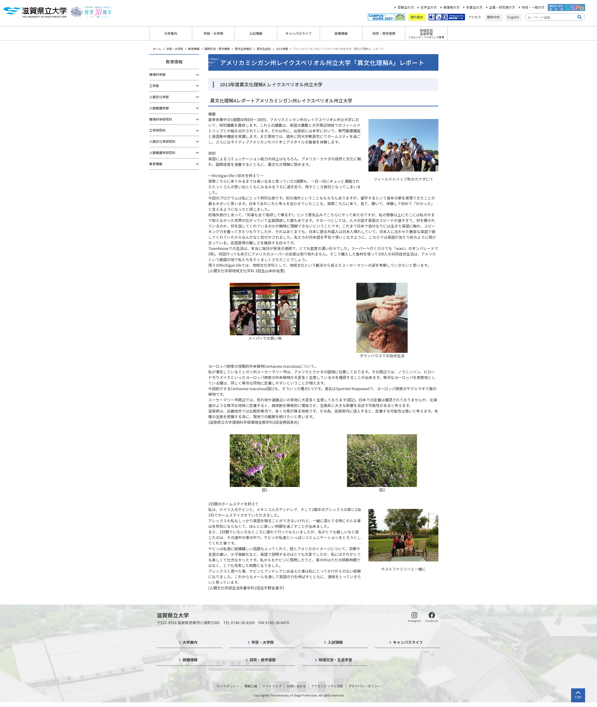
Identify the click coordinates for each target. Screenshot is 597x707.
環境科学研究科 (160, 119)
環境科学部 (157, 74)
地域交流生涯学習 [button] (426, 33)
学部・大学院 (174, 49)
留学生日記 (264, 49)
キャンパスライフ (408, 642)
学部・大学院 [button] (213, 33)
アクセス (475, 17)
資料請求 (416, 17)
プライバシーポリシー (364, 686)
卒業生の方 (474, 7)
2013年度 (282, 49)
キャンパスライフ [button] (298, 33)
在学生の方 (428, 7)
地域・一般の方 (533, 7)
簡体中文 (493, 17)
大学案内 (190, 642)
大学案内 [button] (170, 33)
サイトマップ (272, 686)
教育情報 (193, 49)
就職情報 (190, 659)
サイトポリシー (227, 686)
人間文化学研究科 (162, 141)
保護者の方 (451, 7)
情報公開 (250, 686)
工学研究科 (157, 130)
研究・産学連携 (263, 659)
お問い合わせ (296, 686)
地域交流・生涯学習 (335, 659)
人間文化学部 (159, 96)
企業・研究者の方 (502, 7)
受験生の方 (406, 7)
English (513, 17)
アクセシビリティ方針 (327, 686)
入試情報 (335, 642)
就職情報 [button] (341, 33)
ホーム (157, 49)
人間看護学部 (159, 108)
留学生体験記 (243, 49)
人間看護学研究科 (162, 152)
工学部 (154, 85)
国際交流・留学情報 (217, 49)
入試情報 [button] (255, 33)
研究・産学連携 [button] (383, 33)
